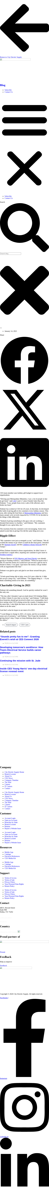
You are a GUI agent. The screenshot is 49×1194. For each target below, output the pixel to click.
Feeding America (6, 555)
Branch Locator (10, 774)
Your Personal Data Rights (14, 884)
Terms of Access (10, 878)
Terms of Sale (9, 880)
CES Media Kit (10, 858)
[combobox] (10, 253)
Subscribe (8, 90)
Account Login (10, 818)
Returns (7, 826)
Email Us (3, 922)
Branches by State (11, 822)
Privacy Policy (10, 882)
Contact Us (9, 92)
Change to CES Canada (9, 932)
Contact (7, 788)
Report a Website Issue (13, 828)
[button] (24, 144)
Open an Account (11, 820)
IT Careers (8, 786)
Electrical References (12, 856)
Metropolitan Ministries (32, 513)
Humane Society (10, 545)
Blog (2, 85)
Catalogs (8, 854)
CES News (9, 778)
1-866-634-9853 (6, 918)
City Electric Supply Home (14, 772)
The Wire (8, 782)
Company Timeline (11, 780)
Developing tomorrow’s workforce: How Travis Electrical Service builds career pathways (21, 650)
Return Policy (9, 886)
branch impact (11, 625)
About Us (8, 776)
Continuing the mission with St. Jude (20, 660)
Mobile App (9, 852)
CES (14, 501)
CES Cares (25, 625)
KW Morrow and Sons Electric (26, 558)
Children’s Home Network (32, 545)
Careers (7, 784)
